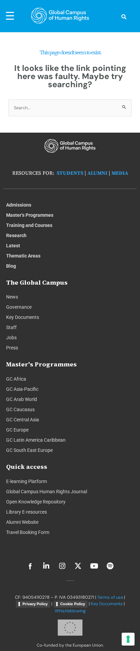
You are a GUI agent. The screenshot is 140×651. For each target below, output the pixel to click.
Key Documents (22, 317)
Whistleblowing (70, 611)
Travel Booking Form (27, 532)
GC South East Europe (29, 450)
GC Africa (16, 379)
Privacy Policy (35, 603)
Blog (11, 266)
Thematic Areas (23, 256)
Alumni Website (22, 522)
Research (16, 235)
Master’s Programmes (29, 215)
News (12, 297)
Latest (13, 245)
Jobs (11, 337)
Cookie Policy (72, 603)
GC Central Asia (22, 419)
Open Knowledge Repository (36, 501)
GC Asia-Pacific (22, 389)
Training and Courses (29, 225)
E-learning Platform (26, 481)
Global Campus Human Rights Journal (46, 491)
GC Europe (17, 430)
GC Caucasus (20, 409)
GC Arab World (21, 399)
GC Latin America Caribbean (36, 440)
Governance (19, 307)
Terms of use (110, 597)
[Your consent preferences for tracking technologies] (128, 639)
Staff (11, 327)
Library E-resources (26, 512)
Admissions (18, 205)
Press (12, 347)
